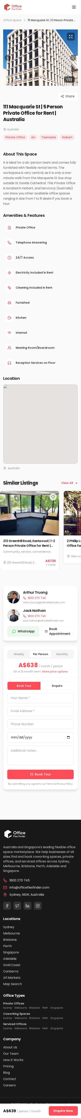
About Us (10, 1047)
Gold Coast (11, 965)
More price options (55, 672)
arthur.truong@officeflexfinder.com (44, 602)
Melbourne (11, 933)
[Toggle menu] (74, 7)
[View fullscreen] (71, 37)
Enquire (57, 686)
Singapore (11, 952)
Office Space (12, 20)
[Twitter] (17, 906)
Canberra (10, 971)
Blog (6, 1072)
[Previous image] (8, 58)
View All (67, 483)
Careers (9, 1085)
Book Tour (24, 686)
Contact (9, 1079)
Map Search (12, 984)
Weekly (19, 654)
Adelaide (10, 958)
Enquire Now (63, 1111)
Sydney (8, 927)
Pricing (8, 1066)
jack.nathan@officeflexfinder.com (43, 620)
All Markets (11, 977)
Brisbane (10, 939)
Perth (7, 946)
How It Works (13, 1060)
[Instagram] (38, 906)
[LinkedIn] (27, 906)
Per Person (40, 654)
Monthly (62, 654)
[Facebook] (7, 906)
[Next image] (73, 58)
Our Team (11, 1053)
